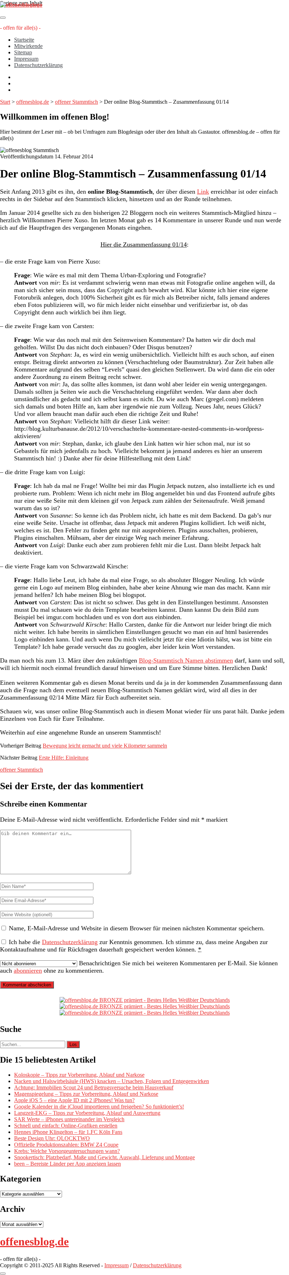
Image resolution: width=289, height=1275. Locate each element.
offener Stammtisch (76, 102)
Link (203, 191)
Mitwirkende (28, 46)
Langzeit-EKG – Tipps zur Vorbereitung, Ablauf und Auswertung (87, 1113)
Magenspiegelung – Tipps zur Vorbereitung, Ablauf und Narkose (86, 1094)
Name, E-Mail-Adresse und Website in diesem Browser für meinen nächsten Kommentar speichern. (137, 928)
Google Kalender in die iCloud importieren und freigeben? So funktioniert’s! (99, 1107)
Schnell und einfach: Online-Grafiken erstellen (65, 1126)
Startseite (24, 40)
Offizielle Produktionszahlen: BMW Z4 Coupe (66, 1145)
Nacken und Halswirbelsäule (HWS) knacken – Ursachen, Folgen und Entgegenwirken (111, 1081)
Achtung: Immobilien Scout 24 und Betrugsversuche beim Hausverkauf (93, 1087)
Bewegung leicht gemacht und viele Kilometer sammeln (105, 746)
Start (5, 102)
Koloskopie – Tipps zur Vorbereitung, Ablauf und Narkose (79, 1075)
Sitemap (23, 52)
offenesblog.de (32, 102)
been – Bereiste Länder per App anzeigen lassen (67, 1164)
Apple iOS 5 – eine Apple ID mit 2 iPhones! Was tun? (74, 1100)
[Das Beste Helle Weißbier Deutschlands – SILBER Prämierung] (145, 1006)
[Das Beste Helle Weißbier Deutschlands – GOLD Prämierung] (145, 1000)
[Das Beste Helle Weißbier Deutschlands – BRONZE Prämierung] (145, 1013)
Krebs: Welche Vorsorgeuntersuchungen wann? (67, 1151)
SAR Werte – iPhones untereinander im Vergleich (69, 1119)
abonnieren (28, 970)
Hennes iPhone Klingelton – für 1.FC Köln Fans (68, 1132)
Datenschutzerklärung (38, 65)
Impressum (26, 59)
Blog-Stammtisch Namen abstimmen (186, 660)
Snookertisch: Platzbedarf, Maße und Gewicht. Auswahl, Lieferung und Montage (104, 1157)
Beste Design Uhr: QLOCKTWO (52, 1138)
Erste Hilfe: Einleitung (63, 758)
